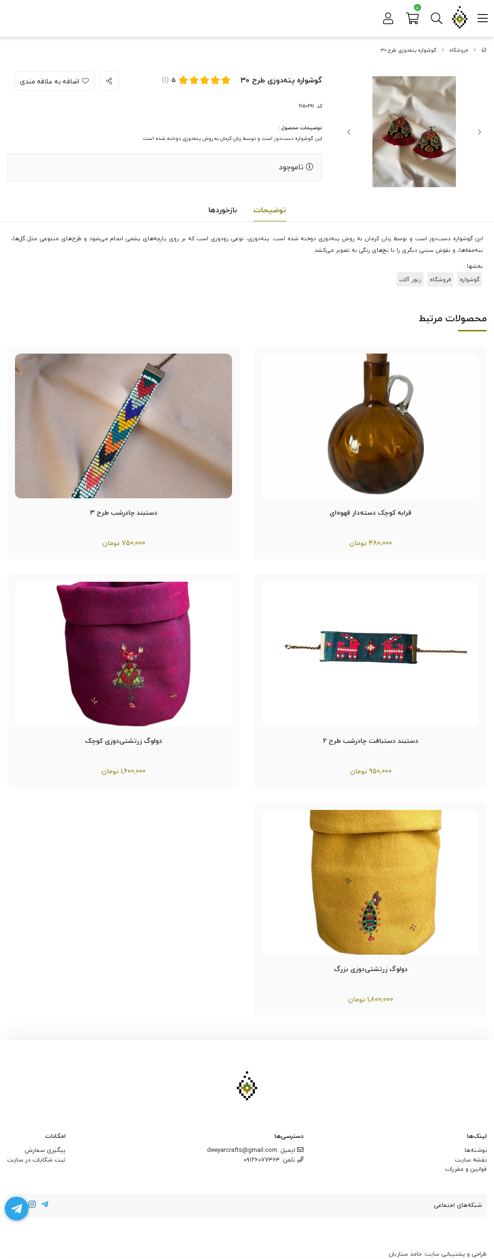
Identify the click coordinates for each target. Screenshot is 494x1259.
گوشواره (470, 279)
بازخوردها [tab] (222, 210)
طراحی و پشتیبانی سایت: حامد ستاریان (438, 1254)
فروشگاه (458, 50)
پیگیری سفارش (45, 1150)
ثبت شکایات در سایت (36, 1159)
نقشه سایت (471, 1159)
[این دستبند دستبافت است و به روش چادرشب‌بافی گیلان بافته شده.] (123, 426)
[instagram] (32, 1205)
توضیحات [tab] (269, 210)
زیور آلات (410, 279)
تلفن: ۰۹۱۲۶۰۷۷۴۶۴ (270, 1159)
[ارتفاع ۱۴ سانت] (370, 426)
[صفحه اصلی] (484, 50)
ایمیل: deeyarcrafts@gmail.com (252, 1150)
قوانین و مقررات (466, 1168)
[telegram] (44, 1205)
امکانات (55, 1136)
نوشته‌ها (476, 1150)
